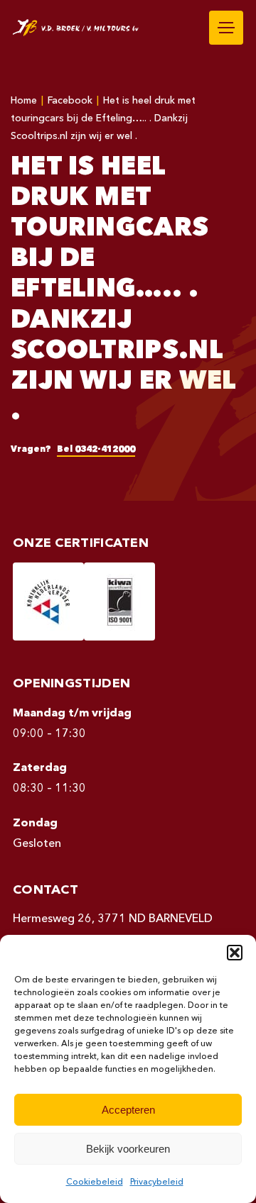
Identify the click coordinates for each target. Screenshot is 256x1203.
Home (24, 101)
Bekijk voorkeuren (128, 1149)
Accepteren (128, 1110)
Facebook (70, 101)
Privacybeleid (156, 1182)
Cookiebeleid (94, 1182)
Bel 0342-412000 (96, 449)
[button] (235, 953)
